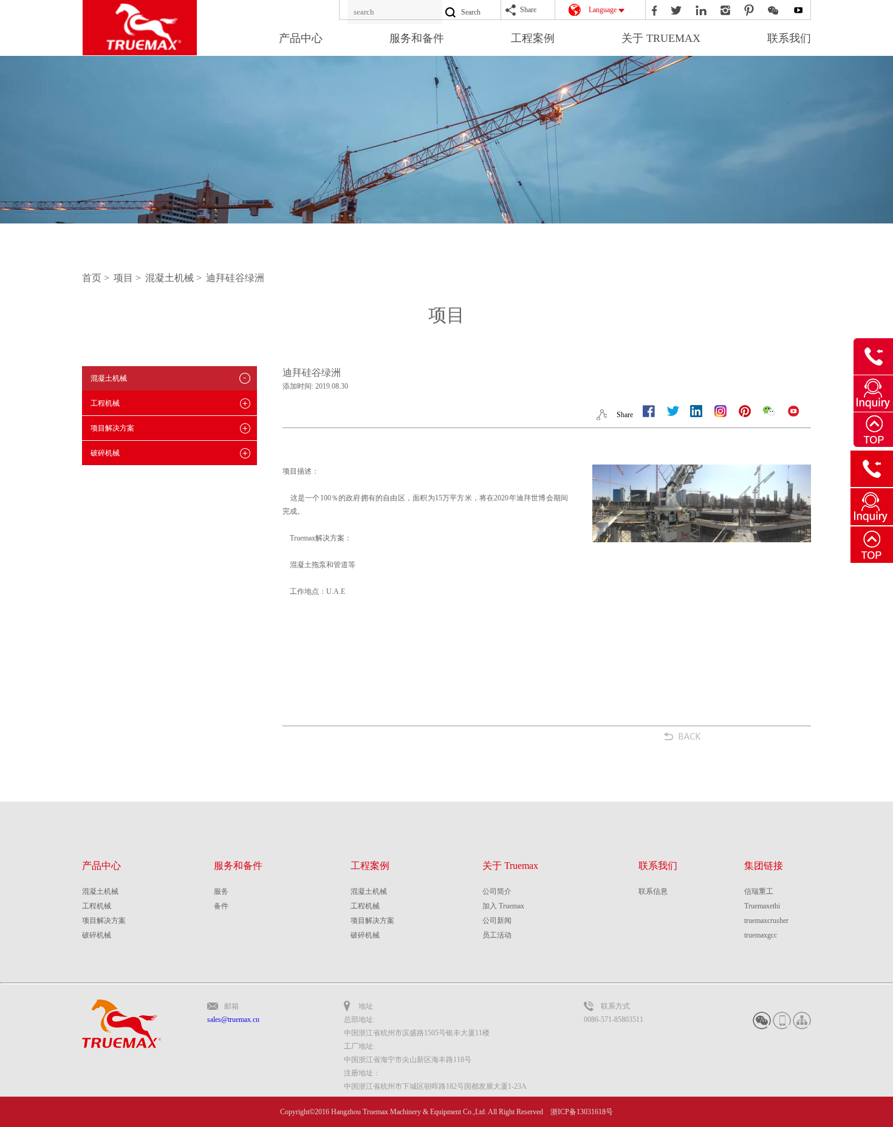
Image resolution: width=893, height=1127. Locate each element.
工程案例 (533, 38)
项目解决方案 (112, 428)
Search (471, 12)
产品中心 (301, 38)
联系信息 (653, 891)
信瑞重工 (758, 891)
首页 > (97, 278)
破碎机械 (105, 453)
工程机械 (105, 403)
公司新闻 (497, 920)
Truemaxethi (762, 906)
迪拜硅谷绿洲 (235, 278)
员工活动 (497, 935)
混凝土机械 (109, 378)
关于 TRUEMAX (660, 38)
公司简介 (497, 891)
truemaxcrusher (766, 920)
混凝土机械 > (174, 278)
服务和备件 (416, 38)
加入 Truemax (503, 906)
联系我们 (789, 38)
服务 (221, 891)
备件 (221, 906)
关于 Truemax (510, 865)
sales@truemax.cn (233, 1019)
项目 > (128, 278)
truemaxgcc (760, 935)
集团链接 (763, 865)
